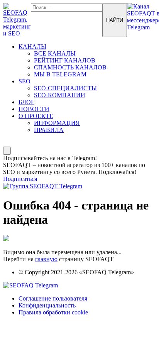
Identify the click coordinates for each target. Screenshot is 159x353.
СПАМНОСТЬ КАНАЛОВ (70, 67)
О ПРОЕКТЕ (36, 116)
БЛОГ (26, 102)
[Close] (7, 151)
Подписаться (20, 179)
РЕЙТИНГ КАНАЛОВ (64, 60)
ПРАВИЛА (49, 130)
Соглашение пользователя (53, 298)
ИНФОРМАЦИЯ (57, 123)
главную (46, 259)
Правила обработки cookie (53, 312)
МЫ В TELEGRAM (60, 74)
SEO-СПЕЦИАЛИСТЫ (65, 88)
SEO (24, 81)
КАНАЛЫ (32, 46)
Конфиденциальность (47, 305)
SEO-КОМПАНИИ (59, 95)
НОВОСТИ (34, 109)
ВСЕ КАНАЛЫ (55, 53)
